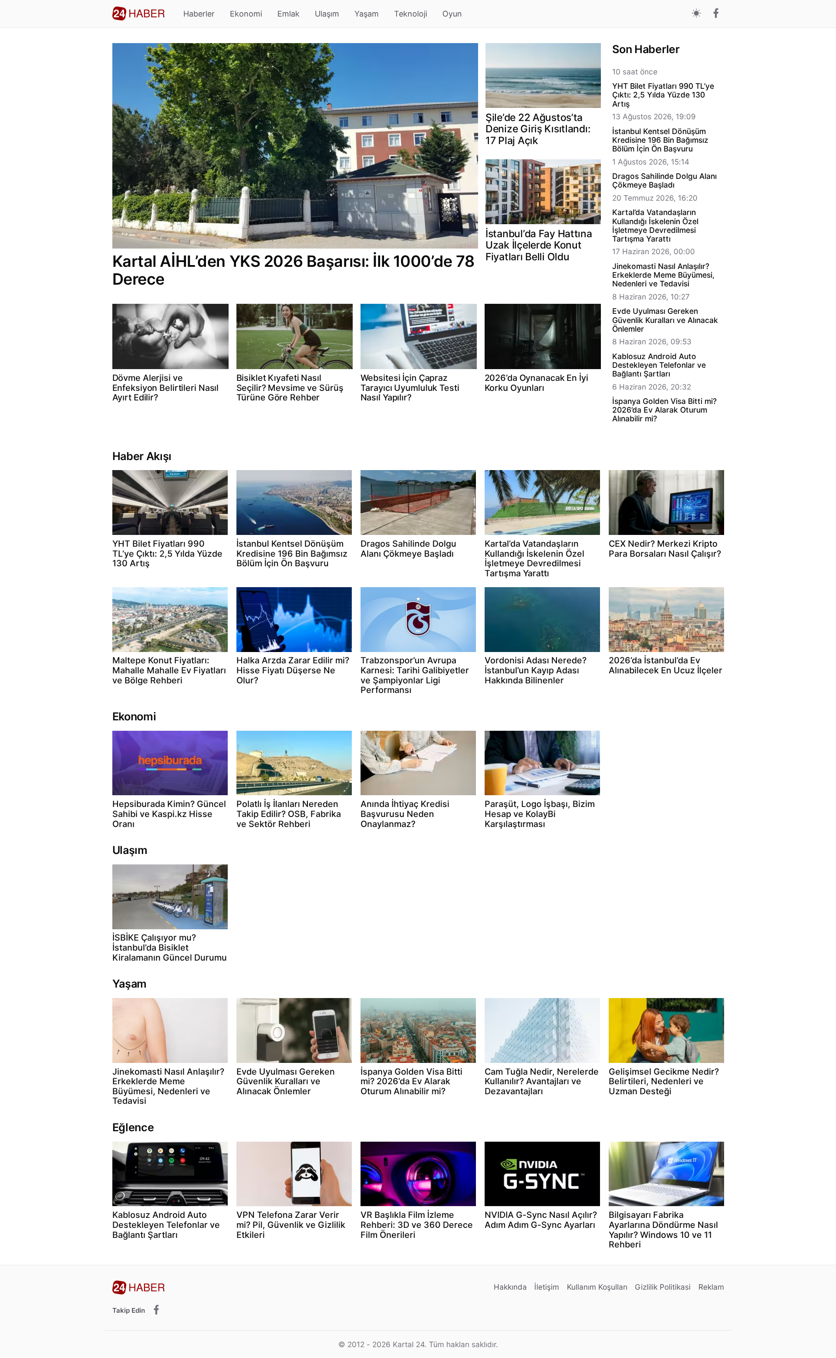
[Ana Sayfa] (138, 13)
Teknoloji (410, 13)
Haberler (199, 13)
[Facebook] (716, 14)
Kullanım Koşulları (597, 1286)
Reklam (711, 1286)
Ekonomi (246, 13)
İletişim (546, 1286)
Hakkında (510, 1286)
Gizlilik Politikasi (663, 1286)
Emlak (288, 13)
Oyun (452, 13)
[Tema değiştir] (696, 13)
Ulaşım (327, 13)
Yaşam (366, 13)
